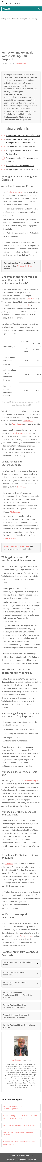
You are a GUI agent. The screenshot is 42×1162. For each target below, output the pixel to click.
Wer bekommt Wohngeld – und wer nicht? (17, 963)
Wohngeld (15, 19)
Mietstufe (30, 299)
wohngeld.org (5, 19)
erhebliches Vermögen (20, 433)
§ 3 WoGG (21, 487)
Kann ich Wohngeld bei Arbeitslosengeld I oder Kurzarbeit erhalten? (17, 994)
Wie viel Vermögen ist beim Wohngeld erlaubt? (18, 1133)
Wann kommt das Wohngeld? (17, 546)
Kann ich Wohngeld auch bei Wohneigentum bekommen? (14, 1006)
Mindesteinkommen (14, 192)
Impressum (10, 1160)
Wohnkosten (17, 424)
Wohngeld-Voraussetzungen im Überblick (23, 135)
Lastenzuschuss (10, 538)
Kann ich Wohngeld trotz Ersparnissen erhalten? (19, 1026)
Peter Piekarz (21, 64)
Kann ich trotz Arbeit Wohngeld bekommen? (16, 983)
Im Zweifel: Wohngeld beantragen (20, 165)
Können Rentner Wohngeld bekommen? (14, 973)
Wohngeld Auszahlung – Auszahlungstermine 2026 (13, 1107)
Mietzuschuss (15, 512)
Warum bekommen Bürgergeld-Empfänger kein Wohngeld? (16, 1016)
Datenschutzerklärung (27, 1160)
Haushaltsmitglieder (22, 305)
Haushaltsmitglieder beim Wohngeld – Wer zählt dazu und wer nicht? (20, 1117)
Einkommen (28, 421)
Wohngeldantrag (26, 936)
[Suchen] (39, 9)
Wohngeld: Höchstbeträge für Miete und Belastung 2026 (19, 1143)
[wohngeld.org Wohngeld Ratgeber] (11, 3)
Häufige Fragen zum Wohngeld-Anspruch (23, 169)
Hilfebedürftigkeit (31, 780)
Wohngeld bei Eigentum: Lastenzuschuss (19, 1125)
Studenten (9, 863)
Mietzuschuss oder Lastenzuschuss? (20, 146)
